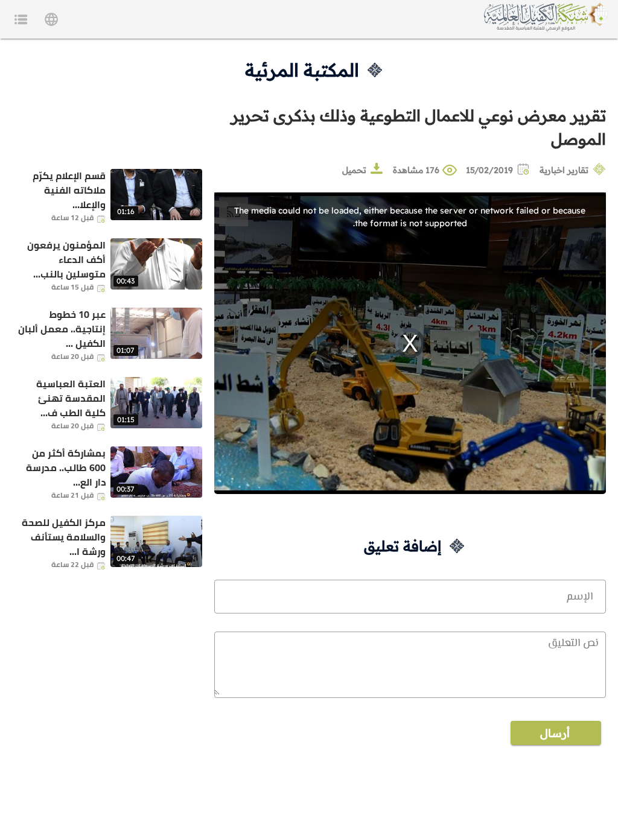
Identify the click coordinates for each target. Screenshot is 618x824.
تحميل (354, 170)
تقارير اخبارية (564, 170)
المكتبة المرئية (302, 70)
